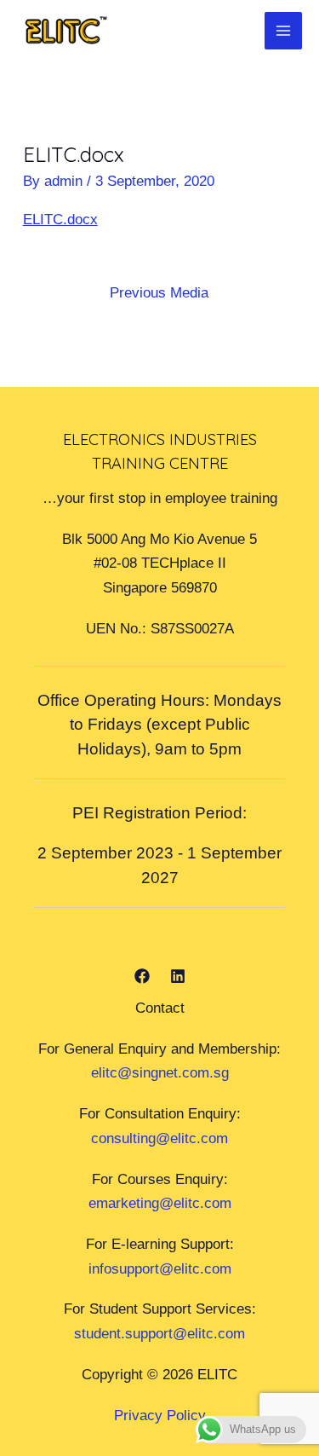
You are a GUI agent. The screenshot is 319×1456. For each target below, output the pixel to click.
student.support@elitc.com (159, 1333)
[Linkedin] (177, 976)
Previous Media (159, 292)
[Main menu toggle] (283, 30)
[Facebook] (142, 976)
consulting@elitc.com (159, 1138)
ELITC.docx (60, 219)
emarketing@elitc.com (159, 1202)
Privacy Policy (160, 1415)
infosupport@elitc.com (159, 1268)
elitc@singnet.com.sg (160, 1072)
